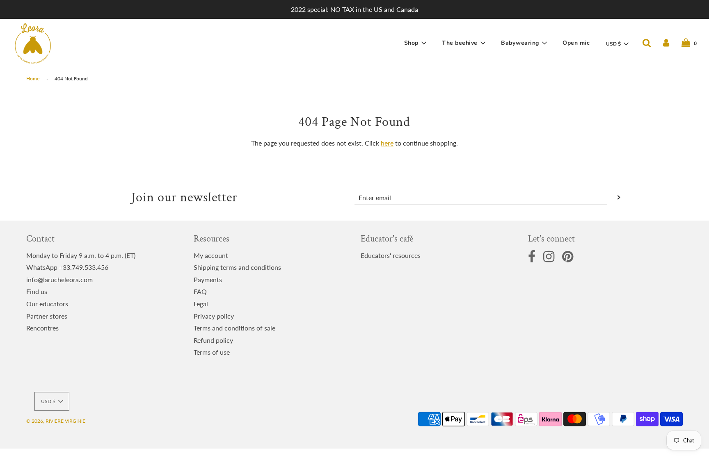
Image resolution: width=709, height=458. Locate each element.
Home (32, 78)
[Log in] (666, 43)
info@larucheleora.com (59, 279)
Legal (201, 304)
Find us (36, 291)
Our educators (47, 304)
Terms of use (212, 352)
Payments (208, 279)
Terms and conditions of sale (234, 328)
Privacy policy (214, 316)
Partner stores (46, 316)
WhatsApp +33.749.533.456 (67, 267)
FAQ (200, 291)
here (387, 143)
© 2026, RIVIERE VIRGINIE (55, 421)
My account (211, 255)
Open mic (576, 43)
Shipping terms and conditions (237, 267)
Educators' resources (391, 255)
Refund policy (213, 340)
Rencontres (42, 328)
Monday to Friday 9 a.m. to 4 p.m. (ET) (80, 255)
